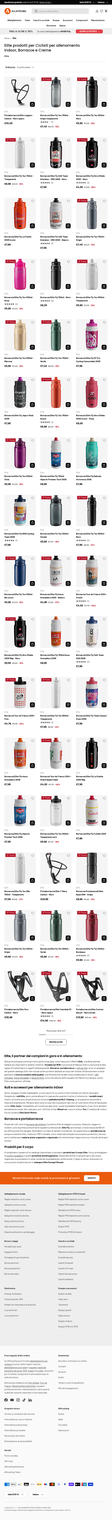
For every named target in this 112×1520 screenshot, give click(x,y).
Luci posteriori (11, 1315)
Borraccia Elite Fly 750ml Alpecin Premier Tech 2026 (53, 478)
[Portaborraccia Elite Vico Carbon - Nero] (20, 986)
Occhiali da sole (65, 1257)
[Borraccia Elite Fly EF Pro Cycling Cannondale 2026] (92, 335)
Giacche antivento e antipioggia (19, 1232)
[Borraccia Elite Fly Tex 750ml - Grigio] (92, 213)
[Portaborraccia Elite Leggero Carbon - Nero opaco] (20, 92)
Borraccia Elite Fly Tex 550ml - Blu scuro (19, 596)
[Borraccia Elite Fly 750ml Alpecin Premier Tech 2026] (56, 453)
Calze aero (63, 1299)
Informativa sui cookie (14, 1430)
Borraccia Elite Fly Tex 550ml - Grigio (19, 950)
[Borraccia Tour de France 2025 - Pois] (20, 693)
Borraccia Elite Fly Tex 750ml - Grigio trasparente (54, 117)
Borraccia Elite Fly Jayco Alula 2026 (18, 417)
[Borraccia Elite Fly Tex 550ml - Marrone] (20, 335)
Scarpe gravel (64, 1310)
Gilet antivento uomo (14, 1226)
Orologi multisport (13, 1293)
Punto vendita (11, 1455)
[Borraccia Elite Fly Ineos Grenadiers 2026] (20, 753)
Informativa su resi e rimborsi (18, 1419)
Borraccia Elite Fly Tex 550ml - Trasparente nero (55, 835)
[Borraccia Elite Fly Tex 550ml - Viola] (20, 453)
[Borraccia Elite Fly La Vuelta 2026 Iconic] (20, 213)
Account (62, 1371)
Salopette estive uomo (15, 1204)
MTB (25, 1370)
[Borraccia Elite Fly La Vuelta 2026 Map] (92, 753)
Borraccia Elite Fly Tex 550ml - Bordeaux (90, 950)
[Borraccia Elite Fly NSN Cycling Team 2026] (20, 510)
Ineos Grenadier (21, 1078)
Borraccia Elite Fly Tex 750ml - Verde (54, 360)
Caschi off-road (65, 1268)
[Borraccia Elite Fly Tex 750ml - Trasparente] (20, 153)
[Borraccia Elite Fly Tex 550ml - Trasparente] (92, 274)
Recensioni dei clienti (14, 1435)
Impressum (63, 1430)
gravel (31, 1370)
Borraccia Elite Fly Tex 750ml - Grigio (90, 238)
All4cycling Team (12, 1472)
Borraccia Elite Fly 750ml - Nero (55, 297)
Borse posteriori (12, 1268)
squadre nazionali (37, 1367)
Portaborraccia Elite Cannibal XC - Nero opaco (56, 1011)
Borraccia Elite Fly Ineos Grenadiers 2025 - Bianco (52, 596)
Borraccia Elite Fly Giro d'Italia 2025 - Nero (90, 177)
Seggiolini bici (11, 1252)
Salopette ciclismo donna (16, 1215)
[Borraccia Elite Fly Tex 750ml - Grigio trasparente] (56, 92)
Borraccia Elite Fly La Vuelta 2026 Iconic (17, 238)
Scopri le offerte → (89, 31)
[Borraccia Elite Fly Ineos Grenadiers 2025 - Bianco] (56, 571)
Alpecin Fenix (37, 1078)
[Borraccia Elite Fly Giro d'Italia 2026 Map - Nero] (20, 632)
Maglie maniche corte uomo (17, 1199)
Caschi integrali (65, 1263)
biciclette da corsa (13, 1370)
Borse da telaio (11, 1273)
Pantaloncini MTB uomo (69, 1210)
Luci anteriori (10, 1310)
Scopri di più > (45, 2)
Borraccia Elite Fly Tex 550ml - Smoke (55, 535)
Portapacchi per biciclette (16, 1257)
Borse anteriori (11, 1263)
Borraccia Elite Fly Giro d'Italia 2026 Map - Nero (18, 657)
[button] (106, 11)
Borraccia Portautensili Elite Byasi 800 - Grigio (89, 893)
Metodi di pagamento (68, 1388)
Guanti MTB (63, 1226)
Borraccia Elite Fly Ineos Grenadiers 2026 (16, 778)
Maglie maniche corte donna (17, 1210)
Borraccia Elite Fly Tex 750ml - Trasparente (18, 177)
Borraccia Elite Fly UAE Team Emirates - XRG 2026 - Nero (54, 177)
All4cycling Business (14, 1466)
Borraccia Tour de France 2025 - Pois (19, 717)
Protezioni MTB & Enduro (70, 1232)
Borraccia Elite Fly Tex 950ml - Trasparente (55, 717)
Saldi (60, 1419)
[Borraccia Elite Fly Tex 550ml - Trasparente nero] (56, 811)
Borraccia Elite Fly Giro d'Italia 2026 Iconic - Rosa (90, 417)
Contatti (62, 1366)
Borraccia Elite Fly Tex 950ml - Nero (90, 535)
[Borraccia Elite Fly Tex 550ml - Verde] (56, 925)
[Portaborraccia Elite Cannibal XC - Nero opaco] (56, 986)
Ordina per (10, 67)
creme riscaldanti (15, 1155)
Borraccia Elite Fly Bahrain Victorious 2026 (88, 478)
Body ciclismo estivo (14, 1221)
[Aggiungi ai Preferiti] (32, 79)
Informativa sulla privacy (15, 1424)
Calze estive (64, 1315)
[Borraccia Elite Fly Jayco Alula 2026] (20, 392)
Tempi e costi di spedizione (71, 1382)
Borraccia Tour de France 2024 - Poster (91, 596)
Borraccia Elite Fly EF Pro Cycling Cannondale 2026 (88, 360)
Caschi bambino (65, 1279)
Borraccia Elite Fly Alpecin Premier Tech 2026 (17, 835)
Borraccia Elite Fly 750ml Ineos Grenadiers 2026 (55, 657)
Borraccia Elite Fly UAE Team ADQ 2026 (90, 657)
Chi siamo (62, 1424)
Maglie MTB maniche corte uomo (73, 1199)
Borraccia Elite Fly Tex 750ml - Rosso (54, 417)
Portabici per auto (12, 1246)
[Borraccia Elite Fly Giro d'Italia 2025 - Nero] (92, 153)
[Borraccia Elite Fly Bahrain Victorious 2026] (92, 453)
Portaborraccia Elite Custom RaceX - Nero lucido (89, 1011)
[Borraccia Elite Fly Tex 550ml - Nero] (92, 92)
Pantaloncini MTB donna (69, 1221)
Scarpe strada (64, 1293)
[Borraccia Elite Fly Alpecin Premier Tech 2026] (20, 811)
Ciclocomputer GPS (13, 1299)
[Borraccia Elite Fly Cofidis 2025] (92, 811)
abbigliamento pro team (15, 1367)
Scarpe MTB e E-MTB (68, 1326)
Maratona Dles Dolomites (24, 1386)
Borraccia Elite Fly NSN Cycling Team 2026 (19, 535)
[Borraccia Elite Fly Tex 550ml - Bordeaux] (92, 925)
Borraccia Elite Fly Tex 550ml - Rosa (19, 299)
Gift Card (8, 1461)
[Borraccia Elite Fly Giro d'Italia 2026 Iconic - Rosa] (92, 392)
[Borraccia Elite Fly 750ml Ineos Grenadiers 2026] (56, 632)
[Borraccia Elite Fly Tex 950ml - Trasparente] (56, 693)
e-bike (40, 1370)
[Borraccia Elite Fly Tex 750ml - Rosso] (56, 392)
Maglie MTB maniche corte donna (73, 1215)
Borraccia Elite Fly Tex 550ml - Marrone (19, 360)
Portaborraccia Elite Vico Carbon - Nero (16, 1011)
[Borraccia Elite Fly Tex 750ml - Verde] (56, 335)
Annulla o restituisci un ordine (72, 1361)
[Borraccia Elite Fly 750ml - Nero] (56, 274)
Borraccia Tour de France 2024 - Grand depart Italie (55, 778)
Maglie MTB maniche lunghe (71, 1204)
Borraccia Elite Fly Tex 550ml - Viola (19, 478)
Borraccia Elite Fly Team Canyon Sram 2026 (91, 717)
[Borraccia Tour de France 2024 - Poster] (92, 571)
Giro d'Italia (33, 1382)
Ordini (61, 1377)
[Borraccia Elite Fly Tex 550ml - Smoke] (56, 510)
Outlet (61, 1414)
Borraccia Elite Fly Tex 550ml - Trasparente (90, 299)
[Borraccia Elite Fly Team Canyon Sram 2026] (92, 693)
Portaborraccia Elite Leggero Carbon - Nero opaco (18, 117)
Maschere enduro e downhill (71, 1252)
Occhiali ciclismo (66, 1246)
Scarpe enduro (65, 1321)
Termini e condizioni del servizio (19, 1414)
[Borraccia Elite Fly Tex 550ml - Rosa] (20, 274)
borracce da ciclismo (36, 1124)
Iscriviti (92, 1178)
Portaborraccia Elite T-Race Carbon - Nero (53, 893)
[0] (101, 11)
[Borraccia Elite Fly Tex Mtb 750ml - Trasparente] (20, 868)
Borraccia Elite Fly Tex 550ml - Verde (55, 950)
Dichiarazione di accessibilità (18, 1441)
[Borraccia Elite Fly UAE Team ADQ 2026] (92, 632)
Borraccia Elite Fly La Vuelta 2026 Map (89, 778)
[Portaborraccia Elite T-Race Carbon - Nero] (56, 868)
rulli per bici (82, 1068)
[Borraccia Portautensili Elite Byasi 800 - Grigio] (92, 868)
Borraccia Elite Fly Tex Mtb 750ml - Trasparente (17, 893)
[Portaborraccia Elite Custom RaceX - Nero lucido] (92, 986)
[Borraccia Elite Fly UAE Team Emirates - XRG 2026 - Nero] (56, 153)
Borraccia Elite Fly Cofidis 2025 (91, 833)
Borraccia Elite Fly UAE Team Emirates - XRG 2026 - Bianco (54, 238)
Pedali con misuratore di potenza (20, 1304)
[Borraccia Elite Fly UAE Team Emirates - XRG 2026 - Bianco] (56, 213)
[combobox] (60, 11)
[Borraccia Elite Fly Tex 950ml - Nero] (92, 510)
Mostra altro (56, 1042)
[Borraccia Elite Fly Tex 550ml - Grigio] (20, 925)
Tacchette (63, 1304)
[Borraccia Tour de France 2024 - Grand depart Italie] (56, 753)
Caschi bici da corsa (67, 1273)
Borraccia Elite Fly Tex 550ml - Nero (90, 117)
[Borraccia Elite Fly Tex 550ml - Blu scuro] (20, 571)
